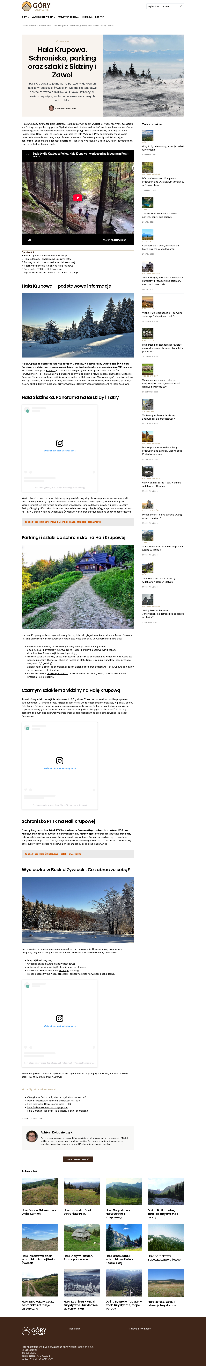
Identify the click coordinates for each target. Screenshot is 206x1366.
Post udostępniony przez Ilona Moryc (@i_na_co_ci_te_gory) (60, 805)
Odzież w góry (150, 376)
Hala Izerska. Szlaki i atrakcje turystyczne (162, 1303)
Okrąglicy (78, 363)
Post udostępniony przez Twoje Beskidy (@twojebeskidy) (60, 487)
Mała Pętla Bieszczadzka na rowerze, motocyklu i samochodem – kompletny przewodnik (162, 348)
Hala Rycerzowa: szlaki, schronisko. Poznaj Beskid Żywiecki (39, 1259)
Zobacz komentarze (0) (77, 1159)
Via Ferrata (148, 411)
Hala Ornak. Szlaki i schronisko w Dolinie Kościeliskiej (119, 1259)
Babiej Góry (96, 508)
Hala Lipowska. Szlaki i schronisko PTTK (49, 1104)
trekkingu (64, 970)
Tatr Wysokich (85, 134)
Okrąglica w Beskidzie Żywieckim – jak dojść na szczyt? (56, 1097)
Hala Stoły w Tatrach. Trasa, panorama (78, 1257)
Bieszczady (148, 309)
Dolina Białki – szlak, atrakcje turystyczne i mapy (163, 1213)
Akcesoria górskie (152, 510)
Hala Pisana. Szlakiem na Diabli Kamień (39, 1212)
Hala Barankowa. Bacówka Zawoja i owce (164, 1258)
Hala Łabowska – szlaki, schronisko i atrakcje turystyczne (38, 1305)
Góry (145, 142)
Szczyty (146, 241)
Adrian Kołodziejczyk (65, 108)
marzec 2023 (37, 1118)
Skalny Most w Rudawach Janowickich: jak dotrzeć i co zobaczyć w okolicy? (163, 614)
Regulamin (74, 1328)
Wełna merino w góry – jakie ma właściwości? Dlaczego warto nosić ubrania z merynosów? (161, 383)
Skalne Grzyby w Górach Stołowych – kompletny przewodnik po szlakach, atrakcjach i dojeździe (162, 281)
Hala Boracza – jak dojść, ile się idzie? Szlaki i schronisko (57, 1110)
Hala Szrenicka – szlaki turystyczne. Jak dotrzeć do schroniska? (81, 1305)
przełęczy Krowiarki (57, 673)
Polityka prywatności (140, 1328)
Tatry (28, 511)
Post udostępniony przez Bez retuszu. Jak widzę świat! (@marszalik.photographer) (60, 1063)
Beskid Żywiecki (106, 140)
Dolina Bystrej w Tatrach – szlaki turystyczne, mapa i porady (124, 1305)
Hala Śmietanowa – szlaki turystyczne (47, 1107)
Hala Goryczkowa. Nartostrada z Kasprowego (118, 1213)
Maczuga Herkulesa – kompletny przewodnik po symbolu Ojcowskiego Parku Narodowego (162, 451)
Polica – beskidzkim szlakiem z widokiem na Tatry (53, 1100)
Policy (99, 363)
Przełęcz (50, 370)
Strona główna (29, 25)
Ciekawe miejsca (151, 174)
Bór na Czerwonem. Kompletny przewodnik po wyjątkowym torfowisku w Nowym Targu (163, 181)
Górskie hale (45, 25)
